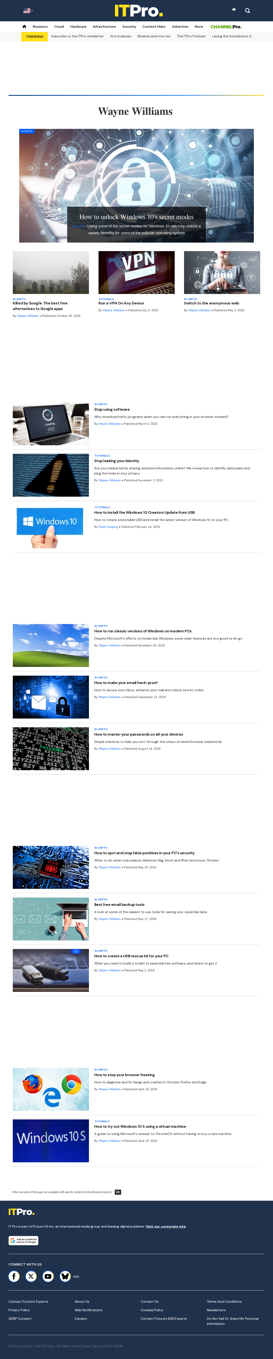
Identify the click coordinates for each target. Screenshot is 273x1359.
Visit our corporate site (166, 1226)
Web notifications (89, 1310)
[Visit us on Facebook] (14, 1276)
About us (82, 1301)
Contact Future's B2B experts (164, 1318)
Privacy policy (19, 1310)
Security (129, 26)
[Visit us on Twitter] (31, 1276)
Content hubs (154, 26)
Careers (81, 1318)
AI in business (120, 36)
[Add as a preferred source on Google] (23, 1240)
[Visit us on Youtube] (48, 1276)
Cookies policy (152, 1310)
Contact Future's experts (28, 1301)
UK (118, 1192)
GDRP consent (20, 1318)
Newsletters (216, 1310)
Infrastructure (104, 26)
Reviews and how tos (154, 36)
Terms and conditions (224, 1301)
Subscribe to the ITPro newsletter (77, 36)
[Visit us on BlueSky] (63, 1276)
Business (40, 26)
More (199, 26)
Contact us (150, 1301)
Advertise (180, 26)
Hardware (78, 26)
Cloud (59, 26)
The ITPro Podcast (191, 36)
